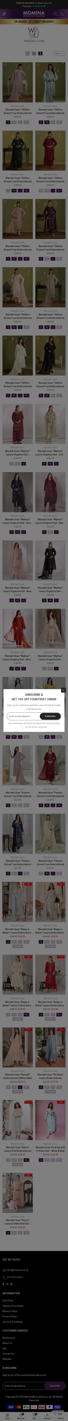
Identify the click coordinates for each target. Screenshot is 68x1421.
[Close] (63, 690)
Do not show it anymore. (36, 727)
